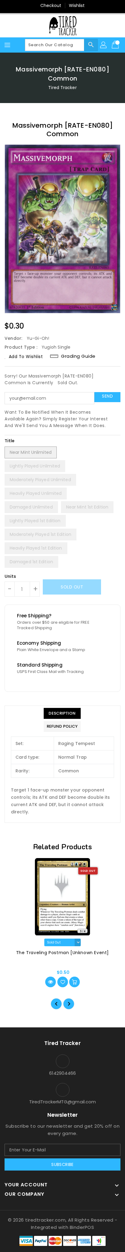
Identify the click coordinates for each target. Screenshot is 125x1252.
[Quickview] (50, 982)
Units (10, 576)
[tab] (62, 713)
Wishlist (77, 5)
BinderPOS (82, 1227)
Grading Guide (78, 356)
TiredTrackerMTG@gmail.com (62, 1102)
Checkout (51, 5)
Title (10, 441)
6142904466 (62, 1073)
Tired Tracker (62, 88)
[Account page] (104, 45)
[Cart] (116, 45)
